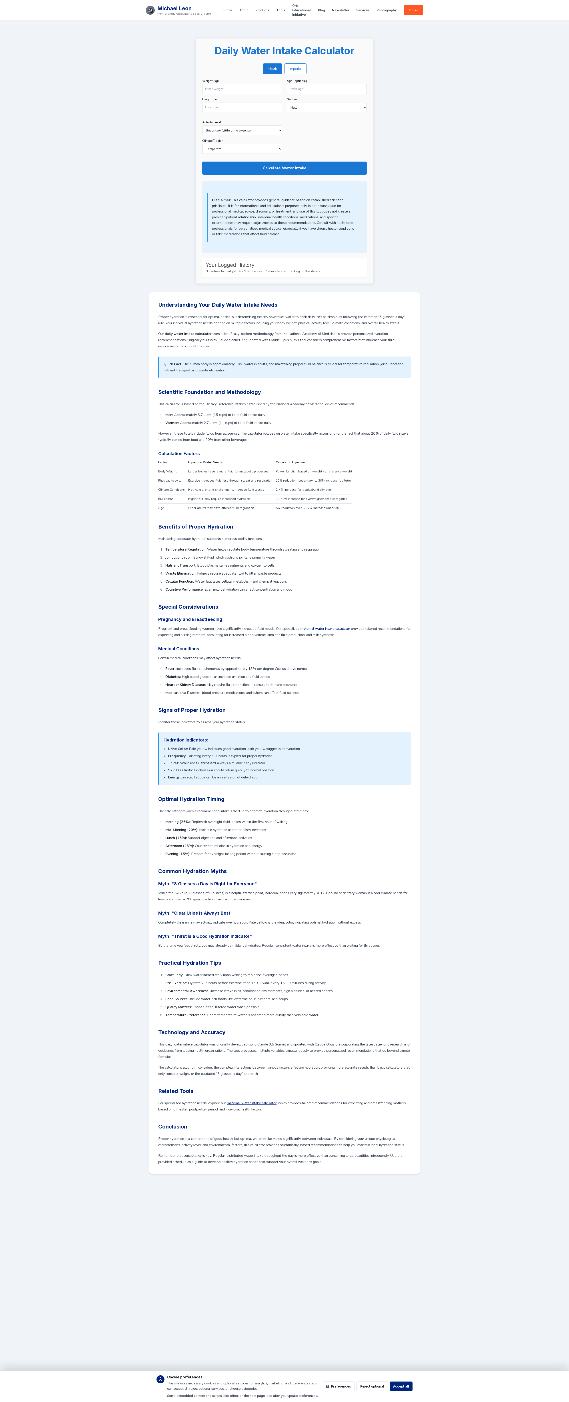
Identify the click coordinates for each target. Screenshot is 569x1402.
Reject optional (372, 1386)
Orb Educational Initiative (301, 10)
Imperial (295, 68)
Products (262, 10)
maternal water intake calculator (325, 628)
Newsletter (340, 10)
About (243, 10)
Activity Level (211, 122)
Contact (413, 10)
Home (227, 10)
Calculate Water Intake (285, 168)
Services (363, 10)
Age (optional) (297, 81)
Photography (387, 10)
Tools (280, 10)
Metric (272, 68)
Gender (292, 99)
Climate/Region (212, 141)
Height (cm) (210, 99)
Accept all (401, 1386)
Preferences (341, 1386)
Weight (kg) (210, 81)
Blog (321, 10)
